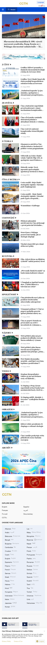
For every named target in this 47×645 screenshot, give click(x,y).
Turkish (32, 592)
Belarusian (12, 536)
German (10, 573)
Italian (10, 599)
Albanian (10, 528)
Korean (10, 606)
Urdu (30, 599)
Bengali (9, 540)
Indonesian (14, 595)
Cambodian (10, 547)
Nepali (31, 543)
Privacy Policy (6, 641)
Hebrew (10, 584)
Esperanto (12, 562)
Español (26, 507)
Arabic (9, 532)
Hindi (8, 588)
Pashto (31, 558)
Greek (10, 577)
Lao (29, 528)
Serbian (32, 569)
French (10, 569)
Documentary (28, 514)
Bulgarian (12, 543)
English (4, 507)
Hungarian (11, 592)
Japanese (11, 603)
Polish (31, 551)
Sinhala (32, 573)
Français (5, 510)
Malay (34, 532)
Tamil (30, 584)
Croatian (11, 551)
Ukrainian (34, 595)
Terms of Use (18, 641)
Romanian (33, 562)
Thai (30, 588)
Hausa (9, 580)
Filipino (10, 566)
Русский (4, 514)
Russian (32, 566)
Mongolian (33, 536)
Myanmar (34, 540)
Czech (9, 554)
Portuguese (34, 554)
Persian (32, 547)
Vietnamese (34, 603)
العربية (26, 510)
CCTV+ (4, 517)
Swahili (32, 580)
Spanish (32, 577)
